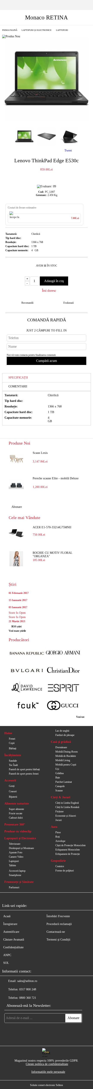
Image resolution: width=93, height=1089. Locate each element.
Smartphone (15, 875)
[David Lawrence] (27, 688)
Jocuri (58, 820)
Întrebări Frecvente (58, 916)
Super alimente (16, 809)
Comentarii (17, 386)
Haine (8, 733)
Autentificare (11, 931)
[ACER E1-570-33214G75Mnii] (16, 533)
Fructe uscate (15, 813)
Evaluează (68, 302)
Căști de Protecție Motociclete (70, 845)
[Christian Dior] (63, 670)
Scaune (59, 790)
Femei (12, 738)
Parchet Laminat (63, 781)
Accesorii (10, 780)
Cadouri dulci (16, 817)
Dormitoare (61, 747)
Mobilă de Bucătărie (65, 756)
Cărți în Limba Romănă (67, 807)
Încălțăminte (12, 755)
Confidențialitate (13, 947)
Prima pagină (9, 30)
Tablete (12, 865)
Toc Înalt (13, 765)
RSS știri (16, 626)
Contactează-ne (55, 931)
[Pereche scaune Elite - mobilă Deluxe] (16, 484)
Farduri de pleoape (64, 735)
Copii (11, 743)
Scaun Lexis (40, 453)
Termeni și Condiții (58, 939)
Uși (57, 768)
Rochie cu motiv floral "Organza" (52, 554)
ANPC (7, 955)
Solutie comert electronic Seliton (46, 1085)
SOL (6, 962)
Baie (57, 777)
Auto (54, 827)
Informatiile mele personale (48, 1071)
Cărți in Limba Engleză (67, 802)
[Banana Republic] (27, 653)
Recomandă (27, 302)
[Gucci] (63, 705)
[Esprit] (63, 688)
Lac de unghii (62, 730)
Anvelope (60, 841)
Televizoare (14, 843)
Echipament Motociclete (67, 849)
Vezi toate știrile (17, 630)
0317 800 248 (27, 989)
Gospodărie (58, 860)
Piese (58, 832)
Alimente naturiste (16, 803)
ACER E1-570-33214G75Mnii (52, 527)
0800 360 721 (27, 997)
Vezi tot (80, 716)
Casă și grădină (61, 741)
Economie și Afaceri (65, 815)
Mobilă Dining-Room (66, 751)
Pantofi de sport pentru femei (23, 773)
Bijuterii (13, 796)
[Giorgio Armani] (63, 653)
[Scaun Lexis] (16, 458)
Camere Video (16, 856)
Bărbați (12, 748)
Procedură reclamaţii (59, 924)
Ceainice (59, 866)
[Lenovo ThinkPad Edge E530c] (46, 120)
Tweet (68, 150)
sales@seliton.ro (27, 981)
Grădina (59, 773)
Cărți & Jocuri (60, 797)
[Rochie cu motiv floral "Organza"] (16, 558)
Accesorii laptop (17, 870)
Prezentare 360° (14, 824)
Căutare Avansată (13, 939)
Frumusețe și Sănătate (19, 882)
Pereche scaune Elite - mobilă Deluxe (56, 478)
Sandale (13, 760)
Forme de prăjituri (64, 870)
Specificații (18, 377)
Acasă (6, 916)
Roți (57, 836)
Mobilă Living (62, 760)
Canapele (60, 786)
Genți (11, 786)
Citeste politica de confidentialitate (47, 1064)
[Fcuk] (27, 705)
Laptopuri (62, 30)
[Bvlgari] (27, 670)
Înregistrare (10, 924)
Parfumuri (14, 887)
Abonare (16, 506)
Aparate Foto (15, 852)
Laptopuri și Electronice (36, 30)
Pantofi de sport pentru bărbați (24, 769)
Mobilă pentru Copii (65, 764)
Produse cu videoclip (17, 831)
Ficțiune (59, 811)
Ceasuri (13, 791)
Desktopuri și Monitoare (21, 848)
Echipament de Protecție (67, 853)
